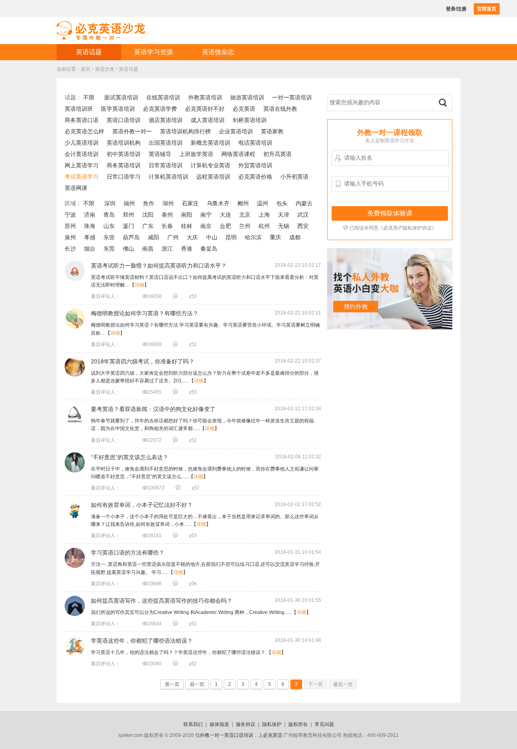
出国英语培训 (166, 142)
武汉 (303, 214)
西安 (303, 226)
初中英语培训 (124, 154)
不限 (89, 97)
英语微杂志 (218, 52)
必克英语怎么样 (84, 131)
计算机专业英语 (210, 165)
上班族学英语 (196, 154)
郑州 (128, 214)
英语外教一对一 (132, 131)
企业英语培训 (236, 131)
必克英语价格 (255, 176)
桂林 (186, 226)
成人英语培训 (208, 120)
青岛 (109, 214)
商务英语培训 (124, 165)
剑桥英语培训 (250, 120)
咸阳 (153, 237)
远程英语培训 (213, 176)
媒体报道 (219, 724)
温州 (262, 203)
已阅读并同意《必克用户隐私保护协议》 (390, 228)
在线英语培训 (163, 97)
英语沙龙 (104, 69)
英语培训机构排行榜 (185, 131)
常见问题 (324, 724)
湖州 (168, 203)
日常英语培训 (166, 165)
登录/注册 (456, 9)
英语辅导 (160, 154)
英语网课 (76, 188)
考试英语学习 (82, 176)
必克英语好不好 (205, 108)
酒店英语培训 (166, 120)
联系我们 (193, 724)
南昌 (147, 248)
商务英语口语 (82, 120)
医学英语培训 (118, 108)
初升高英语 (277, 154)
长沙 (70, 248)
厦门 (128, 226)
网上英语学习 (82, 165)
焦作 (148, 203)
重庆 (275, 237)
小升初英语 (294, 176)
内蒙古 (304, 203)
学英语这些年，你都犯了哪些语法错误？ (142, 640)
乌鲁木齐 (218, 203)
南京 (206, 226)
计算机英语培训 (168, 176)
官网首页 (486, 9)
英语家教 (272, 131)
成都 (295, 237)
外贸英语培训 (255, 165)
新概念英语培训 (210, 142)
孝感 (89, 237)
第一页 (172, 684)
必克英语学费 (160, 108)
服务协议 (245, 724)
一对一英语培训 (292, 97)
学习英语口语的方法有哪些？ (127, 552)
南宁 (206, 214)
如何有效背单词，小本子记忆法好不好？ (142, 505)
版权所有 (298, 724)
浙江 (167, 248)
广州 (173, 237)
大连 (225, 214)
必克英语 (244, 108)
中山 (211, 237)
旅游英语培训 (247, 97)
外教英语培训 (205, 97)
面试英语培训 (121, 97)
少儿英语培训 (82, 142)
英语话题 (89, 52)
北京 (244, 214)
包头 (282, 203)
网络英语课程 (238, 154)
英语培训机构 (124, 142)
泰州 (167, 214)
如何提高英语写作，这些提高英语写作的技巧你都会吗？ (161, 600)
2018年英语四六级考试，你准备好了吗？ (142, 361)
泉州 (70, 237)
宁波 (70, 214)
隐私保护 (272, 724)
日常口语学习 (124, 176)
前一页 (197, 684)
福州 (129, 203)
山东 (109, 226)
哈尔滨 (253, 237)
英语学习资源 (153, 52)
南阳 (186, 214)
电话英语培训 (255, 142)
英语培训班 (79, 108)
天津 (283, 214)
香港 (186, 248)
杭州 (264, 226)
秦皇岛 (208, 248)
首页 (85, 69)
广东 (147, 226)
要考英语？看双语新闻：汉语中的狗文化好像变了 (153, 409)
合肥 (225, 226)
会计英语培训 (82, 154)
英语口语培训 (124, 120)
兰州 (244, 226)
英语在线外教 (280, 108)
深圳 (110, 203)
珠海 (89, 226)
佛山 (128, 248)
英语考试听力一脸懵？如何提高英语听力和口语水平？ (159, 265)
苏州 (70, 226)
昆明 (231, 237)
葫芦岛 (131, 237)
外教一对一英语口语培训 (226, 735)
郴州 (243, 203)
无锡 (283, 226)
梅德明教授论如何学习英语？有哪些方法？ (144, 313)
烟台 (89, 248)
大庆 (192, 237)
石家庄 (190, 203)
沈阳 (147, 214)
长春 (167, 226)
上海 (264, 214)
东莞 (109, 248)
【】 (201, 612)
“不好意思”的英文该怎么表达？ (129, 457)
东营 (109, 237)
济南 (89, 214)
